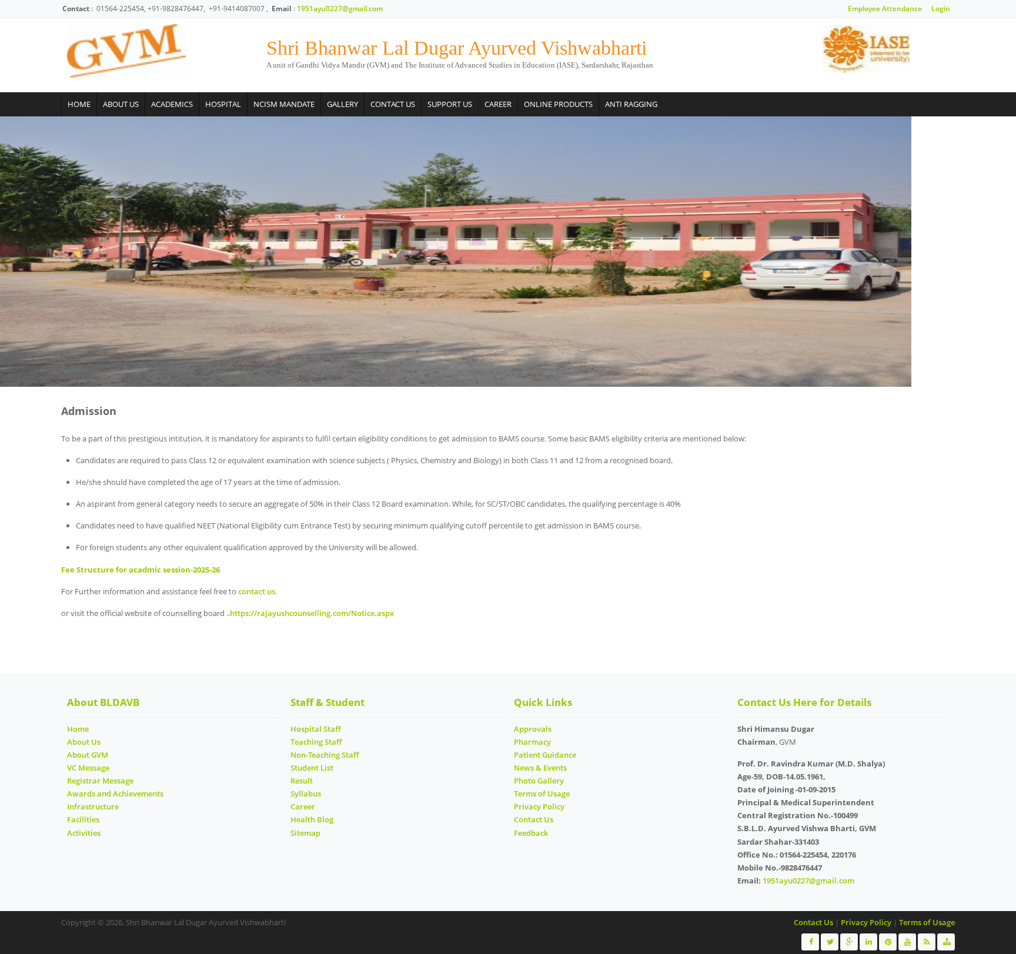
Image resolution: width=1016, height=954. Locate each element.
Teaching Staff (316, 742)
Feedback (531, 833)
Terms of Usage (542, 793)
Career (498, 104)
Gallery (342, 104)
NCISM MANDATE (284, 104)
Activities (84, 833)
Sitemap (305, 833)
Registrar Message (100, 780)
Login (940, 9)
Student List (311, 767)
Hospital (223, 104)
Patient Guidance (545, 754)
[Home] (126, 51)
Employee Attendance (885, 9)
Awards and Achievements (115, 793)
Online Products (558, 104)
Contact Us (392, 104)
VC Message (88, 767)
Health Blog (311, 819)
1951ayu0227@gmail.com (340, 9)
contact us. (258, 591)
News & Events (540, 767)
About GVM (87, 754)
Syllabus (305, 793)
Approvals (533, 729)
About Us (121, 104)
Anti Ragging (631, 104)
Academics (172, 104)
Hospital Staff (315, 729)
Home (79, 104)
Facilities (83, 819)
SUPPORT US (449, 104)
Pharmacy (532, 742)
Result (301, 780)
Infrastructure (93, 806)
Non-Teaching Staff (324, 754)
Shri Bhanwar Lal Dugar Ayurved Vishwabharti (456, 48)
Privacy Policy (539, 806)
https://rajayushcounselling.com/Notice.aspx (312, 613)
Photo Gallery (539, 780)
